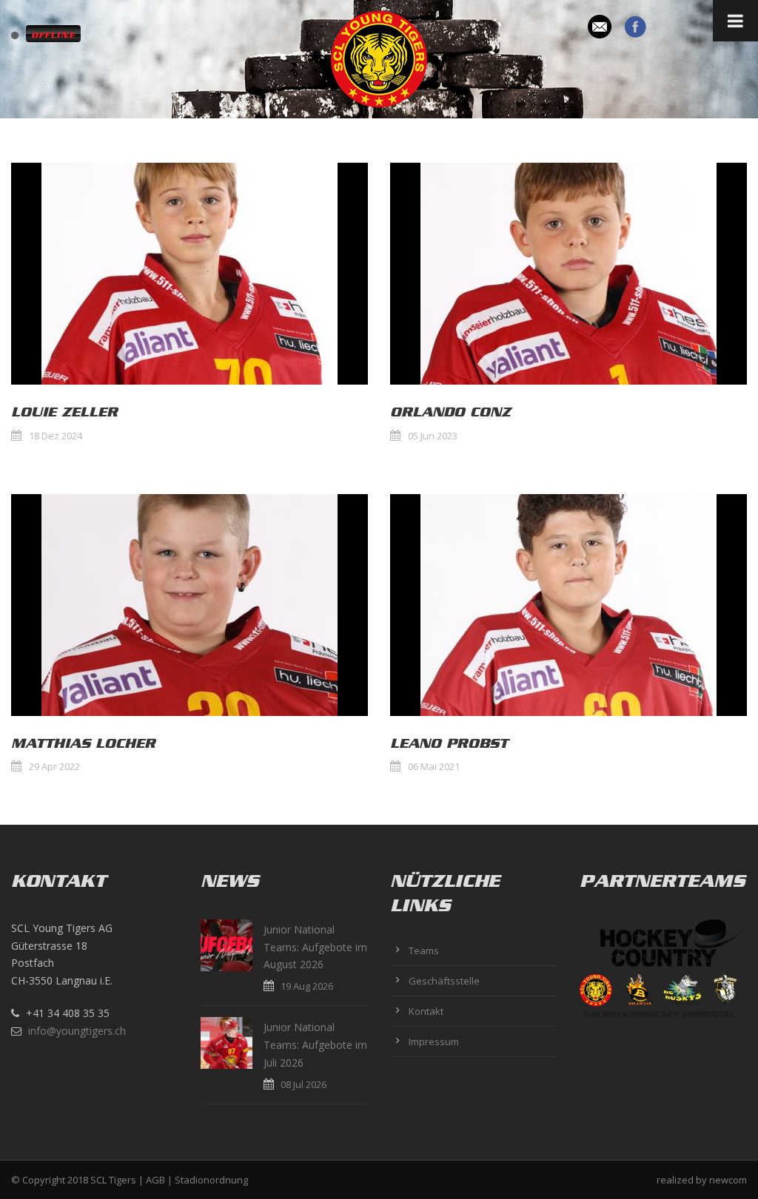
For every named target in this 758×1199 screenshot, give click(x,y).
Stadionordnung (211, 1179)
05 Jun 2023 (432, 435)
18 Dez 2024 (55, 435)
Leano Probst (449, 743)
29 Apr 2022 (54, 766)
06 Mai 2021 (434, 766)
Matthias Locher (83, 743)
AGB (155, 1179)
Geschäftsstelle (444, 980)
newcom (728, 1179)
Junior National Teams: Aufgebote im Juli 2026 (315, 1045)
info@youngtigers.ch (77, 1031)
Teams (424, 950)
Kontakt (426, 1011)
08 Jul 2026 (303, 1084)
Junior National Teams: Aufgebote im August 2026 (315, 947)
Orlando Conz (450, 412)
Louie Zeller (64, 412)
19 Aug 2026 (307, 986)
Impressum (434, 1041)
